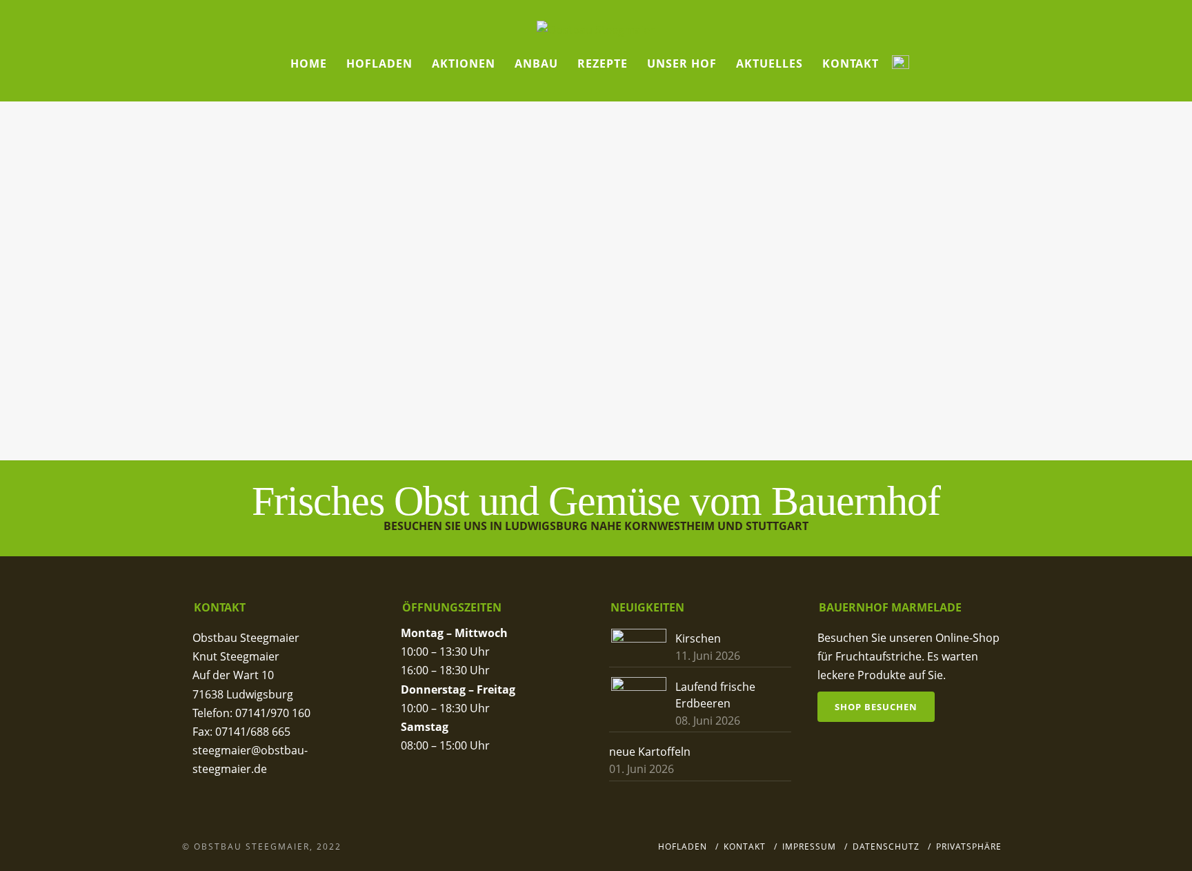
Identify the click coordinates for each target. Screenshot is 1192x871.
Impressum (809, 846)
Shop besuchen (876, 707)
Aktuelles (769, 63)
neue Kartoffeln (650, 751)
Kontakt (850, 63)
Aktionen (463, 63)
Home (308, 63)
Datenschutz (886, 846)
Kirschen (698, 638)
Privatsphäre (969, 846)
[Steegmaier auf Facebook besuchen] (900, 63)
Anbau (536, 63)
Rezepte (602, 63)
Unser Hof (682, 63)
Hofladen (379, 63)
